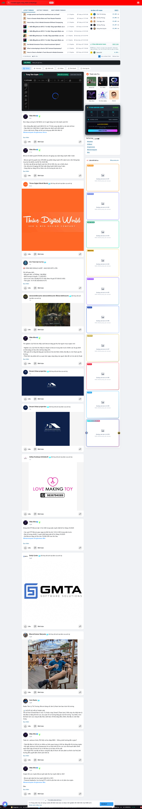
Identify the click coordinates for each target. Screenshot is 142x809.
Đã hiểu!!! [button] (104, 804)
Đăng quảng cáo (114, 160)
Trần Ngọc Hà (100, 21)
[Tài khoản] (138, 3)
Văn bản (38, 68)
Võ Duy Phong (101, 25)
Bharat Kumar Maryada (37, 634)
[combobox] (31, 3)
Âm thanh (73, 68)
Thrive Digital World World (38, 183)
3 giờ (30, 770)
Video (61, 68)
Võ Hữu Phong (101, 18)
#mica (45, 132)
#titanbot (90, 141)
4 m (30, 118)
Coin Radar (33, 700)
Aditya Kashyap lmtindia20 (38, 457)
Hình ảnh (50, 68)
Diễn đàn (35, 56)
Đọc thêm (26, 137)
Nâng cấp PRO (103, 130)
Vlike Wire (32, 116)
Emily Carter (33, 555)
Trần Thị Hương (101, 14)
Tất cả (27, 68)
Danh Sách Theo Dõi (76, 74)
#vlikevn (89, 144)
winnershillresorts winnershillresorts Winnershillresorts (49, 296)
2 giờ (30, 524)
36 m (30, 186)
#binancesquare (28, 132)
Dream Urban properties (37, 371)
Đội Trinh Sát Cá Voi (36, 262)
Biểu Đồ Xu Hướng (63, 74)
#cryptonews (38, 132)
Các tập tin (85, 68)
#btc (44, 538)
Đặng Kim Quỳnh (101, 28)
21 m (30, 152)
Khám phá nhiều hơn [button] (35, 805)
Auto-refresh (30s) (106, 56)
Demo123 (99, 52)
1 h (30, 264)
